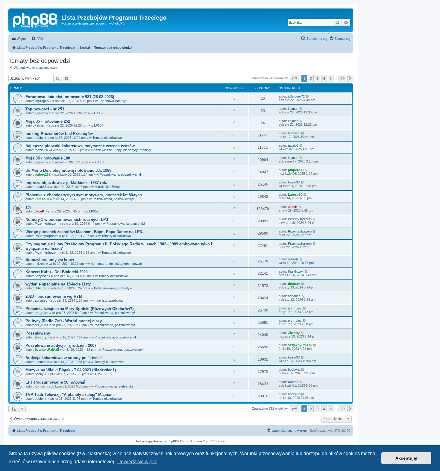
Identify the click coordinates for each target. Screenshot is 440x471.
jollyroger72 (43, 101)
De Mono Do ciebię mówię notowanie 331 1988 (68, 170)
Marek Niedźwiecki (108, 187)
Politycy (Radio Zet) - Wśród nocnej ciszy (63, 321)
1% (28, 207)
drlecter (41, 288)
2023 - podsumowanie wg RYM (53, 296)
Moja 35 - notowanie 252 (47, 121)
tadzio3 (40, 150)
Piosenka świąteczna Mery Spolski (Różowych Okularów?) (79, 308)
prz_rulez (41, 312)
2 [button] (311, 78)
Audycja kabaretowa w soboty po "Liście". (64, 357)
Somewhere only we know (49, 259)
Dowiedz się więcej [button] (138, 461)
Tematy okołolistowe (107, 137)
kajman (40, 113)
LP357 (98, 113)
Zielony (40, 337)
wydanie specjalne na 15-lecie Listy (58, 284)
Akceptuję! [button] (406, 458)
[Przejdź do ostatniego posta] (307, 96)
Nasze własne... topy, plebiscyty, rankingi (121, 150)
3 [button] (317, 78)
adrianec (41, 300)
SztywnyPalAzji (47, 349)
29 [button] (342, 78)
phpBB (172, 441)
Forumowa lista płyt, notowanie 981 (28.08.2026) (69, 97)
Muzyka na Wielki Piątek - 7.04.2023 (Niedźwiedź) (70, 370)
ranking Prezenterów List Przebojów (59, 133)
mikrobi (40, 263)
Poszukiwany (37, 333)
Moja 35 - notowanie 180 (47, 158)
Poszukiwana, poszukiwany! (120, 174)
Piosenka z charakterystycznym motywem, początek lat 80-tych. (84, 195)
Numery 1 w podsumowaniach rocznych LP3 (66, 219)
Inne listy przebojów (109, 300)
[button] (294, 78)
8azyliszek (42, 276)
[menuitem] (37, 38)
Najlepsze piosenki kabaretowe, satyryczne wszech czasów (80, 146)
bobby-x (41, 137)
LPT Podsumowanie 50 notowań (55, 382)
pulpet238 (42, 174)
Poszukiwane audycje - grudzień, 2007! (61, 345)
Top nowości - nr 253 (44, 109)
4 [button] (324, 78)
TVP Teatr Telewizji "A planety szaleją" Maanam (69, 394)
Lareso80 (42, 199)
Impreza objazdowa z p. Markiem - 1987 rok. (66, 182)
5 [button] (331, 78)
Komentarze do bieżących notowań (116, 263)
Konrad (40, 386)
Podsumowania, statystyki (126, 223)
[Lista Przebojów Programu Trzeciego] (35, 19)
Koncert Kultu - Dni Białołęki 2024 (56, 272)
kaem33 (40, 187)
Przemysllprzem (46, 223)
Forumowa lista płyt (112, 101)
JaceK (39, 211)
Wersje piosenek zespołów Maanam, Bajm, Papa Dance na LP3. (84, 232)
